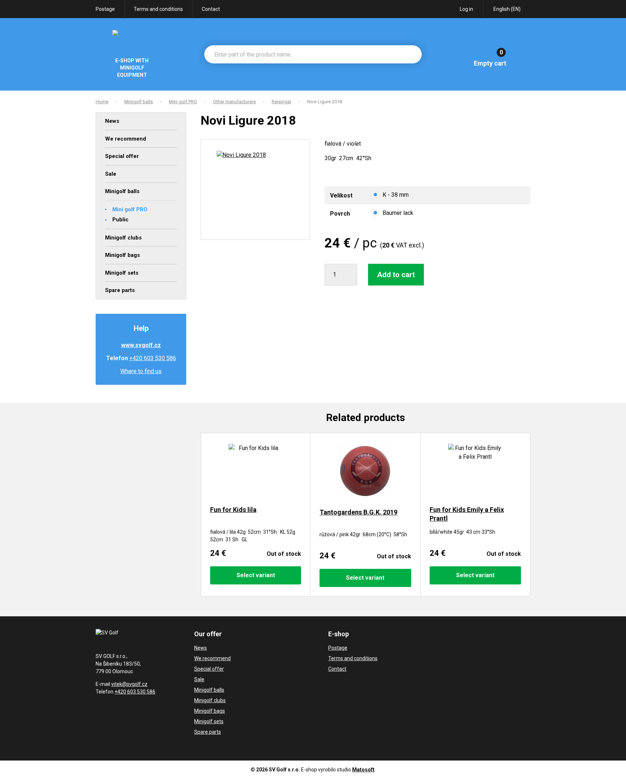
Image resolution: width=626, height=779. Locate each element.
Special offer (122, 156)
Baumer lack (398, 212)
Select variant (256, 575)
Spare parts (120, 290)
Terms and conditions (158, 9)
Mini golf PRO (129, 209)
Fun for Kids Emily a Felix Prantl (467, 514)
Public (120, 219)
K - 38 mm (396, 194)
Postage (105, 9)
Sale (110, 174)
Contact (211, 9)
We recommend (125, 139)
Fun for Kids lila (233, 509)
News (112, 121)
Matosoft (363, 769)
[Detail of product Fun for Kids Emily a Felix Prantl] (475, 471)
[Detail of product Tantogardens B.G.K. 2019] (365, 472)
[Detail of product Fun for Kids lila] (255, 471)
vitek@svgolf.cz (129, 684)
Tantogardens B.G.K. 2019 (358, 512)
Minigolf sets (121, 273)
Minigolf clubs (123, 237)
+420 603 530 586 (152, 358)
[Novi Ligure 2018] (256, 190)
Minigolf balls (122, 191)
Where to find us (141, 371)
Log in (466, 9)
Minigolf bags (122, 255)
